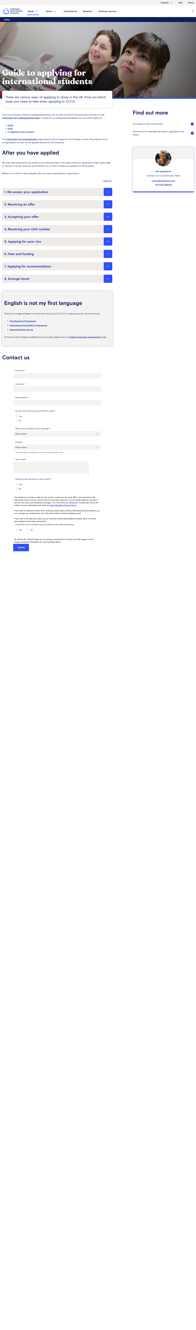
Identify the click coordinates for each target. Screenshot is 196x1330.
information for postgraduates (21, 139)
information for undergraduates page (21, 118)
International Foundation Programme (28, 325)
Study (31, 11)
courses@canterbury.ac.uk (163, 181)
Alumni (191, 3)
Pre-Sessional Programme (23, 321)
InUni (10, 128)
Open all (107, 181)
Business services (108, 11)
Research (87, 11)
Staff (180, 3)
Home (6, 19)
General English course (21, 329)
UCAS (10, 125)
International (70, 11)
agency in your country (22, 132)
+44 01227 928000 (163, 185)
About (49, 11)
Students (165, 3)
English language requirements (85, 337)
